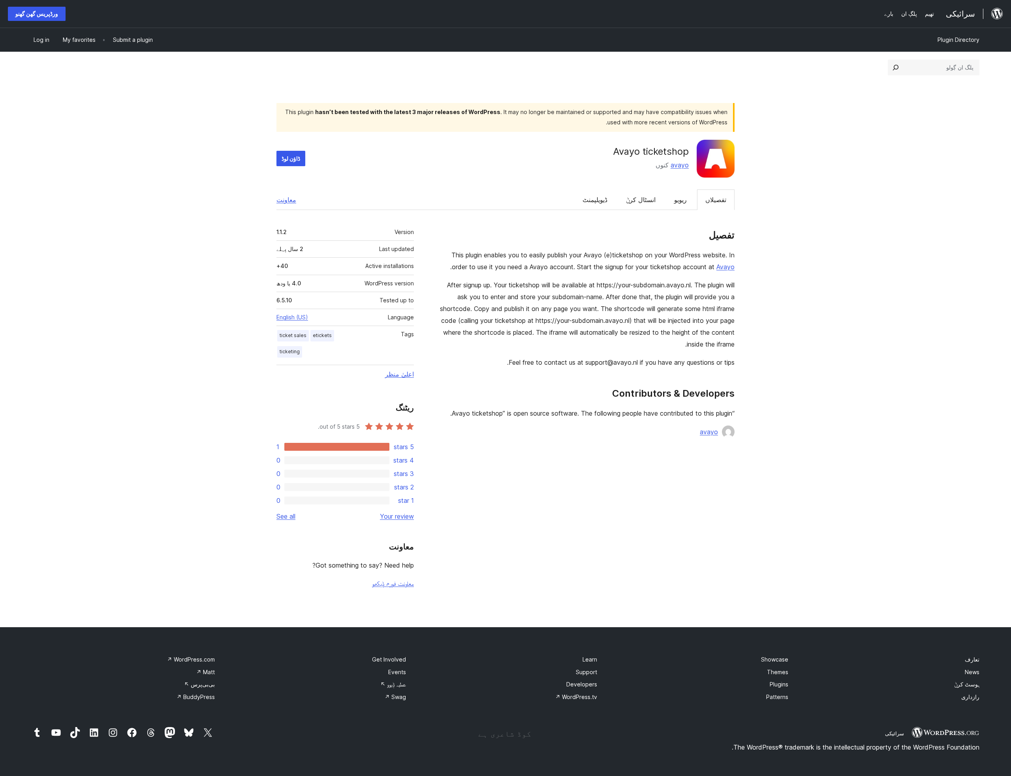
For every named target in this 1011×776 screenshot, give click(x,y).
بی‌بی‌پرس (199, 684)
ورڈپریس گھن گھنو (36, 13)
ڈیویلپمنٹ (595, 200)
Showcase (774, 659)
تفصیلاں (715, 200)
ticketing (290, 351)
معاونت (286, 200)
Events (397, 672)
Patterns (777, 697)
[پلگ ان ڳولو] (896, 67)
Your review (397, 516)
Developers (581, 684)
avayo (680, 165)
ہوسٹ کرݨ (966, 684)
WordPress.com (191, 659)
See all (285, 516)
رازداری (970, 697)
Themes (777, 672)
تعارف (972, 659)
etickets (322, 335)
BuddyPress (196, 697)
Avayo (725, 267)
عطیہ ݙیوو (393, 684)
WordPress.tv (576, 697)
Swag (395, 697)
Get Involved (389, 659)
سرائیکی (894, 733)
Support (586, 672)
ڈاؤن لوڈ (291, 158)
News (972, 672)
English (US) (292, 317)
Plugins (779, 684)
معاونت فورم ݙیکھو (393, 583)
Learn (590, 659)
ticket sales (293, 335)
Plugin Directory (958, 39)
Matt (205, 672)
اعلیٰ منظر (399, 374)
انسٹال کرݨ (641, 200)
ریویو (680, 200)
